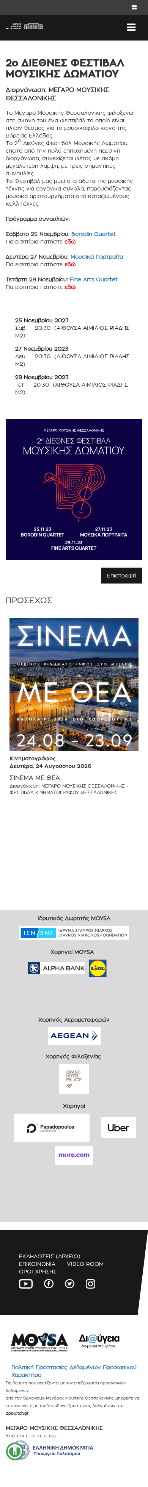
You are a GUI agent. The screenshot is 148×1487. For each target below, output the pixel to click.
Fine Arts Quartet (94, 279)
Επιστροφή (121, 575)
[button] (15, 1451)
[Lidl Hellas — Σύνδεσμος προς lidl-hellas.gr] (87, 966)
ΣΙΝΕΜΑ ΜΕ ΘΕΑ (34, 778)
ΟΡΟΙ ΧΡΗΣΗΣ (38, 1271)
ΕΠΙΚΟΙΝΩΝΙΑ (37, 1264)
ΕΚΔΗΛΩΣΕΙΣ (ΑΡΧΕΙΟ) (49, 1256)
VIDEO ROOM (85, 1264)
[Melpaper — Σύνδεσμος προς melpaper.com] (120, 966)
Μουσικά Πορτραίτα (97, 256)
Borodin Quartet (93, 234)
